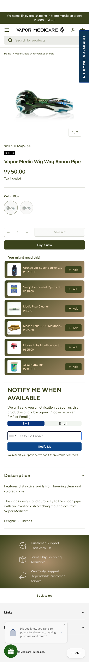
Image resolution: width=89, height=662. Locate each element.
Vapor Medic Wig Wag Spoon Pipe (34, 53)
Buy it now (44, 245)
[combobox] (44, 40)
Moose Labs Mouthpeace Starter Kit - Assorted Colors (43, 345)
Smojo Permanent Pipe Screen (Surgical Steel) (43, 287)
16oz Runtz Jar (33, 364)
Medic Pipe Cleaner (36, 306)
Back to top (45, 595)
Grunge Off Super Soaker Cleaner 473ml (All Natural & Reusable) (43, 268)
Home (7, 53)
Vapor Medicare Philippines (28, 651)
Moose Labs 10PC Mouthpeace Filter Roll (43, 326)
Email (63, 423)
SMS (26, 423)
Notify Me (44, 446)
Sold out (59, 232)
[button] (82, 30)
